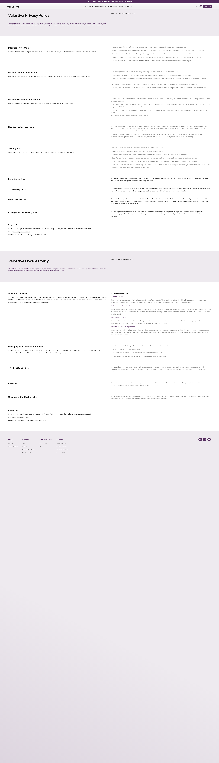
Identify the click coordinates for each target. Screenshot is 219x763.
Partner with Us (61, 453)
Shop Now (208, 6)
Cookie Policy (143, 61)
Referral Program (61, 447)
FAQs (23, 443)
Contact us (25, 447)
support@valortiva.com (21, 232)
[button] (89, 6)
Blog (41, 447)
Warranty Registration (28, 450)
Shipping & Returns (27, 453)
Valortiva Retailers (62, 450)
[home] (15, 6)
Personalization (13, 447)
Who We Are (43, 443)
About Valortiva (112, 6)
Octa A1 (10, 443)
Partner (121, 6)
